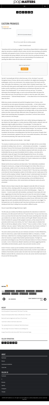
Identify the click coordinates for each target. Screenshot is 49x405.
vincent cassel (32, 293)
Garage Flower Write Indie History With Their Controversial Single (16, 332)
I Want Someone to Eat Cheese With (35, 299)
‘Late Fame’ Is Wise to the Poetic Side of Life (12, 321)
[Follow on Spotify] (31, 12)
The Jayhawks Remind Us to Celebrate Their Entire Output (15, 325)
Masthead (4, 358)
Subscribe (24, 69)
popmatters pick (6, 293)
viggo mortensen (24, 293)
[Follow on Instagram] (26, 12)
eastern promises (30, 291)
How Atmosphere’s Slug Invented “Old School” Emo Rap (15, 311)
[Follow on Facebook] (23, 12)
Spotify (3, 385)
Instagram (4, 388)
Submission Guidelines (7, 364)
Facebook (4, 376)
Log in (30, 72)
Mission (3, 361)
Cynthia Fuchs (6, 27)
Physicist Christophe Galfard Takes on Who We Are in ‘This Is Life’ (16, 314)
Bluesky (3, 382)
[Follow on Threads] (29, 12)
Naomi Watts (39, 291)
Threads (3, 391)
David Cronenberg (20, 291)
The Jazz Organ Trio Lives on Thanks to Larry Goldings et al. (15, 328)
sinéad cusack (15, 293)
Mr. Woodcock (12, 299)
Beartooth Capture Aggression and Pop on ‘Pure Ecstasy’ (14, 318)
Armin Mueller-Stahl (9, 291)
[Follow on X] (17, 12)
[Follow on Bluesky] (20, 12)
